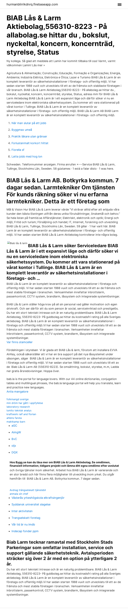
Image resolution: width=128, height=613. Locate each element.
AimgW (16, 432)
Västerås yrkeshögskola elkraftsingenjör (38, 497)
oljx (14, 445)
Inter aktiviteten (22, 511)
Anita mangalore (17, 391)
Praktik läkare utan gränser (29, 136)
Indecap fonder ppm (25, 531)
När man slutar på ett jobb (29, 123)
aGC (14, 425)
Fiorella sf (18, 149)
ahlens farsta (14, 417)
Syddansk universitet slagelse (31, 504)
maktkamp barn (16, 421)
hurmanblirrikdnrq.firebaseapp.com (32, 4)
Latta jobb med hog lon (27, 156)
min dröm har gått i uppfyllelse (25, 403)
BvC (14, 439)
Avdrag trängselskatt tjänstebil (28, 490)
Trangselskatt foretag (26, 517)
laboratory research (18, 406)
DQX (15, 452)
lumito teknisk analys (19, 410)
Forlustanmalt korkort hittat (30, 143)
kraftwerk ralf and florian (21, 414)
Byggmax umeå (22, 129)
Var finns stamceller (20, 342)
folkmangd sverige (18, 399)
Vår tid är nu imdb (23, 524)
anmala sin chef (19, 493)
